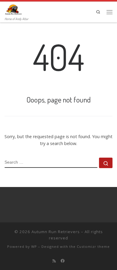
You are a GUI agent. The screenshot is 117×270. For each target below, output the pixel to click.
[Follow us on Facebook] (62, 261)
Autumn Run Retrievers (56, 231)
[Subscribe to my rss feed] (54, 261)
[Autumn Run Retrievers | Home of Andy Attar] (13, 8)
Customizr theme (93, 246)
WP (34, 246)
